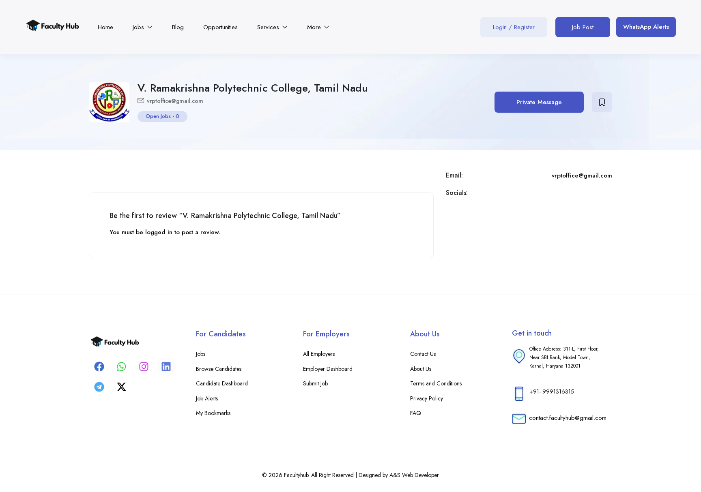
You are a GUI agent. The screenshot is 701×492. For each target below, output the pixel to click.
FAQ (415, 413)
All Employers (319, 354)
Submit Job (315, 383)
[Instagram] (143, 367)
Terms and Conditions (436, 383)
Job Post (582, 27)
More (315, 27)
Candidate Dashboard (222, 383)
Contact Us (423, 354)
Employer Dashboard (328, 369)
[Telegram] (99, 387)
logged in (158, 232)
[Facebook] (99, 367)
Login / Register (514, 27)
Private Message (539, 102)
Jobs (139, 27)
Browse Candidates (218, 369)
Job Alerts (207, 398)
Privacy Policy (426, 398)
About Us (420, 369)
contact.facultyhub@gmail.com (567, 417)
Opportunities (220, 27)
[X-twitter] (121, 387)
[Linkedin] (166, 367)
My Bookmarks (213, 413)
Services (269, 27)
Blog (178, 27)
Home (105, 27)
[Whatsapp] (121, 367)
